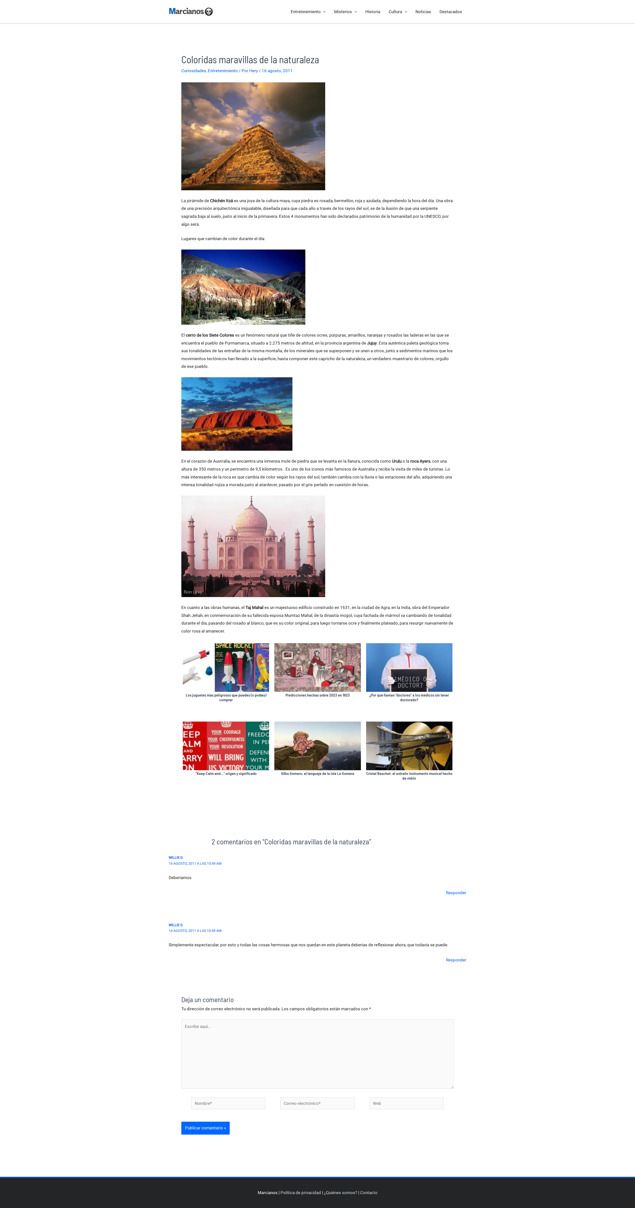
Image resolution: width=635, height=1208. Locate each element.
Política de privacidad (301, 1192)
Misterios (343, 11)
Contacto (369, 1192)
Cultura (395, 11)
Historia (372, 11)
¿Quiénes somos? (340, 1192)
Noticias (423, 11)
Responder (456, 892)
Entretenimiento (306, 11)
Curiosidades (193, 70)
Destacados (451, 11)
